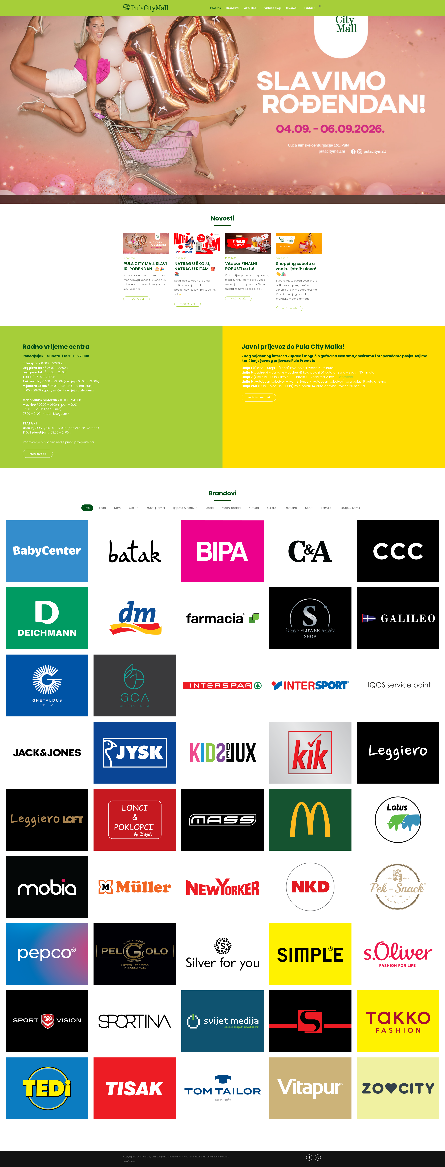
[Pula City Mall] (145, 7)
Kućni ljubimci (156, 508)
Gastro (133, 508)
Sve (87, 508)
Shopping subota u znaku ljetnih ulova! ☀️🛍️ (296, 269)
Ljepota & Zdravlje (185, 508)
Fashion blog (272, 8)
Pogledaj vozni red (259, 397)
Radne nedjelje (38, 453)
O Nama (291, 8)
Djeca (102, 508)
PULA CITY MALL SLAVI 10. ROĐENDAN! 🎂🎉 (145, 266)
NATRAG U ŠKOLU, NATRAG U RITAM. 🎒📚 (195, 269)
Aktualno (250, 8)
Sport (309, 508)
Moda (210, 508)
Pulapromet (344, 377)
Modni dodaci (231, 508)
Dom (117, 508)
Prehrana (291, 508)
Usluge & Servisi (350, 508)
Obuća (254, 508)
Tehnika (326, 508)
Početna (215, 8)
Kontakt (309, 8)
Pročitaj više (136, 298)
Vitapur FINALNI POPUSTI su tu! (241, 266)
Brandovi (232, 8)
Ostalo (271, 508)
